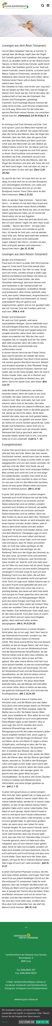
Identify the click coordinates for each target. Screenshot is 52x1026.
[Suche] (42, 5)
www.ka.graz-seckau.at (26, 999)
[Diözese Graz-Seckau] (26, 938)
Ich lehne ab (26, 1022)
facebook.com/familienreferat (31, 985)
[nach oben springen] (26, 927)
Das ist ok (42, 1022)
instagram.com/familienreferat (31, 988)
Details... (5, 1022)
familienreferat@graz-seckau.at (30, 981)
